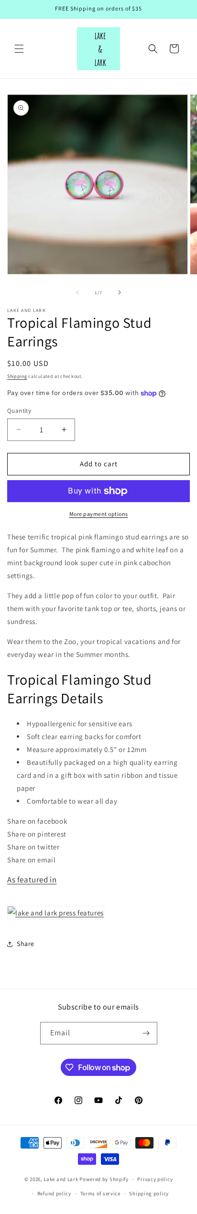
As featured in (31, 879)
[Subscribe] (146, 1033)
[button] (19, 48)
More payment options (98, 513)
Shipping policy (149, 1193)
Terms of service (100, 1193)
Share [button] (25, 943)
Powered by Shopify (104, 1179)
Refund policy (54, 1193)
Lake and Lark (61, 1179)
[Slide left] (77, 292)
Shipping (17, 376)
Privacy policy (155, 1179)
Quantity (19, 411)
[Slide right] (119, 292)
